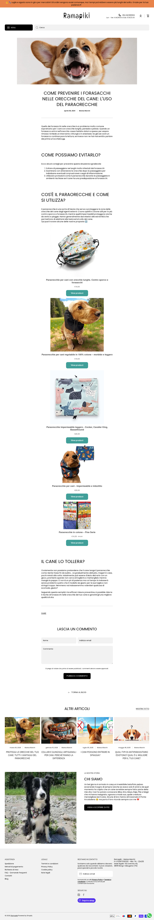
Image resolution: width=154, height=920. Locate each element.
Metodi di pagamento (14, 866)
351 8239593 (128, 15)
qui (63, 138)
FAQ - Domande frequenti (16, 872)
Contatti (8, 875)
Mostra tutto (142, 709)
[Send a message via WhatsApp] (149, 915)
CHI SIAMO (93, 779)
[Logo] (77, 16)
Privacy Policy (47, 866)
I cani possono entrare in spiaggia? (95, 753)
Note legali (45, 872)
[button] (43, 613)
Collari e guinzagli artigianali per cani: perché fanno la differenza (58, 755)
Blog (6, 879)
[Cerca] (36, 28)
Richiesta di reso (11, 869)
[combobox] (91, 28)
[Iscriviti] (110, 874)
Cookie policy (46, 869)
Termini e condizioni (49, 863)
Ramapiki (14, 916)
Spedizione (9, 863)
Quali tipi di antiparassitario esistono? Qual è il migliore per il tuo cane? (131, 755)
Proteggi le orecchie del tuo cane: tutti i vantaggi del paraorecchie (22, 755)
